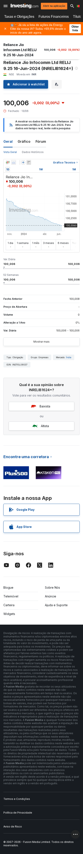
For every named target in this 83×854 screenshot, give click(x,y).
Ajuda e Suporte (56, 605)
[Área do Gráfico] (13, 162)
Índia (68, 357)
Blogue (8, 587)
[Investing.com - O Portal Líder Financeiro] (24, 5)
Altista (45, 426)
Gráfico (24, 141)
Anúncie (50, 596)
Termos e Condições (16, 799)
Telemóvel (10, 596)
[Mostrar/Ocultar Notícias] (28, 162)
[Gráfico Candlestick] (7, 162)
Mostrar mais (41, 341)
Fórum (41, 141)
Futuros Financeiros (54, 16)
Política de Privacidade (17, 812)
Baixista (45, 406)
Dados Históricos (33, 152)
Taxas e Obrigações (19, 16)
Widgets (9, 614)
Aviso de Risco (12, 826)
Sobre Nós (52, 587)
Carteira (8, 605)
